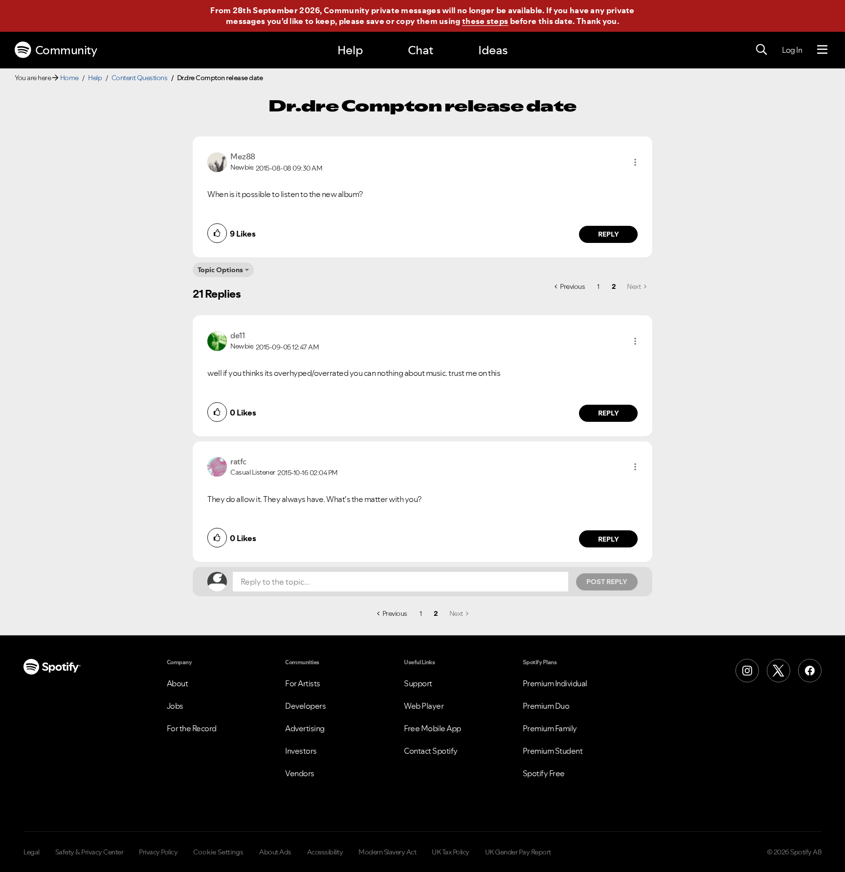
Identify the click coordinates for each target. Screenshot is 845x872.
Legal (31, 852)
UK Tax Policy (450, 852)
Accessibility (325, 852)
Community (66, 50)
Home (69, 78)
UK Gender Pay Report (518, 852)
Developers (305, 705)
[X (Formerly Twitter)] (778, 670)
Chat (420, 50)
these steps (485, 21)
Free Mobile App (432, 728)
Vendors (299, 773)
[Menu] (822, 50)
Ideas (493, 50)
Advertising (305, 728)
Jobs (175, 705)
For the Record (192, 728)
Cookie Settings (218, 852)
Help (350, 50)
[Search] (761, 50)
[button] (635, 162)
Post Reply (606, 582)
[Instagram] (747, 670)
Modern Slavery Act (387, 852)
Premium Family (550, 728)
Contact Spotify (431, 750)
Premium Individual (555, 683)
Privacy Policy (158, 852)
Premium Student (553, 750)
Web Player (424, 705)
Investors (301, 750)
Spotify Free (544, 773)
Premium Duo (546, 705)
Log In (792, 49)
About (177, 683)
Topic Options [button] (220, 270)
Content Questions (139, 78)
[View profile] (217, 161)
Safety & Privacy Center (89, 852)
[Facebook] (810, 670)
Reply (608, 234)
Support (418, 683)
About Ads (275, 852)
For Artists (302, 683)
